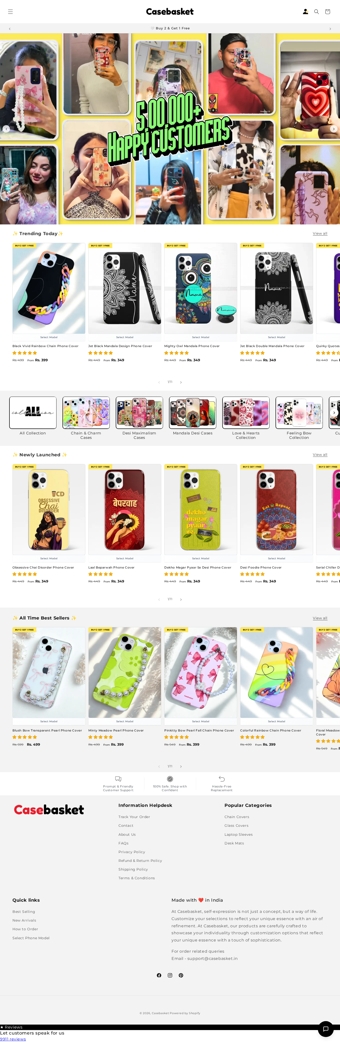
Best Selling (23, 912)
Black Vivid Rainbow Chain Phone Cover (45, 346)
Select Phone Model (31, 938)
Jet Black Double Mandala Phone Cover (272, 346)
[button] (10, 11)
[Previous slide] (6, 129)
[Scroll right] (334, 413)
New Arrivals (24, 920)
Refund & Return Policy (140, 860)
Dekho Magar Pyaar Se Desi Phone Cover (197, 567)
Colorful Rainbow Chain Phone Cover (270, 730)
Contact (125, 825)
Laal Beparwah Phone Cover (111, 567)
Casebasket (160, 1013)
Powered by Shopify (185, 1013)
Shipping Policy (133, 869)
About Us (127, 834)
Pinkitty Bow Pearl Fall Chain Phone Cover (199, 730)
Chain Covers (237, 817)
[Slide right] (180, 382)
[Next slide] (334, 129)
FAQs (123, 843)
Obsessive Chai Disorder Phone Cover (43, 567)
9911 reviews (13, 1039)
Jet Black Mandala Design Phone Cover (120, 346)
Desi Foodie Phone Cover (261, 567)
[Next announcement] (330, 28)
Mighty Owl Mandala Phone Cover (192, 346)
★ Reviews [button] (11, 1027)
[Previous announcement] (9, 28)
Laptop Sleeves (239, 834)
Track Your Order (134, 817)
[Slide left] (159, 382)
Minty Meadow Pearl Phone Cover (116, 730)
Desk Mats (234, 843)
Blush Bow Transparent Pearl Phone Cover (47, 730)
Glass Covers (236, 825)
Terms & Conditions (136, 878)
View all (320, 233)
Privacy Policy (131, 852)
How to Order (25, 929)
